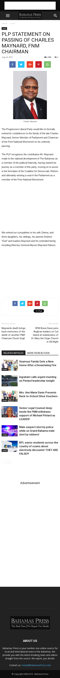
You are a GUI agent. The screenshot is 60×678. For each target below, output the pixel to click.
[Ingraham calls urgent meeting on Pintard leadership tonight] (10, 380)
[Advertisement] (30, 6)
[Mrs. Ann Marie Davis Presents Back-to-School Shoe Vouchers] (10, 396)
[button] (55, 15)
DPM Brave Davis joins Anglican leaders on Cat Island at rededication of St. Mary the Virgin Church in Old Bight (44, 335)
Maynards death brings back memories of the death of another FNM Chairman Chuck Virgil (13, 333)
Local (12, 23)
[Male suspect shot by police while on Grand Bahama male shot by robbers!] (10, 430)
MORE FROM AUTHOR (38, 353)
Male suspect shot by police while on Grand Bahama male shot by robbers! (37, 430)
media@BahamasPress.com (36, 665)
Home (4, 23)
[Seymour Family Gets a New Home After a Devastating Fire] (10, 365)
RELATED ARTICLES (14, 353)
